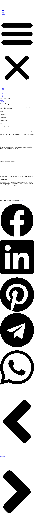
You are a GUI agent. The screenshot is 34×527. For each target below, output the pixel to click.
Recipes (3, 12)
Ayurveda (3, 14)
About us (3, 10)
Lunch (1, 101)
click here (21, 200)
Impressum (1, 100)
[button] (17, 50)
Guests (3, 13)
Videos (3, 11)
